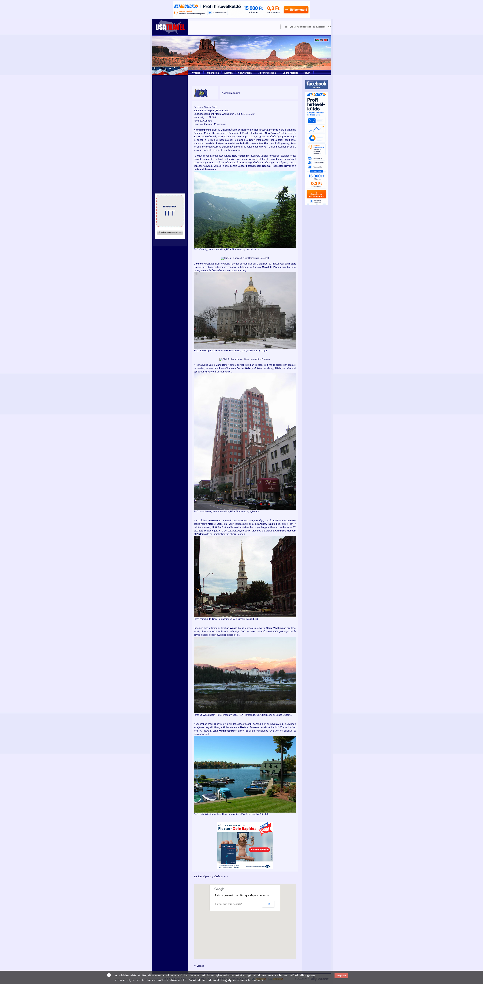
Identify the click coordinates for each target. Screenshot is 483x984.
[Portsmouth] (245, 616)
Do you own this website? (228, 904)
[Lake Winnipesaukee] (245, 811)
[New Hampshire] (245, 247)
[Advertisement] (233, 26)
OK (268, 904)
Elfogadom (341, 975)
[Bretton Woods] (245, 712)
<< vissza (199, 966)
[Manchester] (245, 509)
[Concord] (245, 348)
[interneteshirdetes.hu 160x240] (170, 237)
